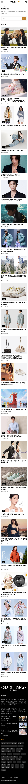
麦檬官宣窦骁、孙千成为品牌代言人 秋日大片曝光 (13, 48)
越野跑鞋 (8, 767)
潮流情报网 (13, 780)
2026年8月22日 (5, 127)
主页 (2, 6)
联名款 (17, 764)
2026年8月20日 (5, 152)
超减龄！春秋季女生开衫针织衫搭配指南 (13, 126)
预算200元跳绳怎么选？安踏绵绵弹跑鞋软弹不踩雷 (14, 488)
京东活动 (13, 748)
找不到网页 (6, 6)
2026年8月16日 (5, 253)
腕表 (3, 767)
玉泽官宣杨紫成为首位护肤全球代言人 (12, 514)
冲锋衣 (3, 751)
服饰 (3, 44)
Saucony (21, 746)
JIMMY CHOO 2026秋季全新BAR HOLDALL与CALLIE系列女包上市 (11, 357)
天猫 (14, 751)
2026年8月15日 (5, 333)
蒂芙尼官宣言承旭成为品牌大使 (10, 175)
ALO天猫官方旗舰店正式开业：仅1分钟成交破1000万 (14, 540)
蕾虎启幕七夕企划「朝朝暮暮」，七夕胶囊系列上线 (13, 462)
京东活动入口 (19, 748)
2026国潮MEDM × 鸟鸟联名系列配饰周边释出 (13, 620)
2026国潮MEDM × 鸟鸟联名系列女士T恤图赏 (13, 647)
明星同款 (18, 759)
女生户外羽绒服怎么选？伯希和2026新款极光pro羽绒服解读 (13, 250)
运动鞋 (3, 299)
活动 (3, 70)
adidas (3, 743)
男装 (14, 762)
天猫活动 (10, 754)
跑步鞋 (3, 484)
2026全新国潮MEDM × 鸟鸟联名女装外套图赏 (13, 673)
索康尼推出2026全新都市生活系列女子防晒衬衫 (13, 330)
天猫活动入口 (16, 754)
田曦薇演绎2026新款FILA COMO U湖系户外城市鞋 (14, 304)
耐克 (9, 764)
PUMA (15, 746)
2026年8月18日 (5, 177)
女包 (3, 756)
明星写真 (13, 759)
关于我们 (3, 777)
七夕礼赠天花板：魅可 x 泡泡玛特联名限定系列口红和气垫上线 (13, 593)
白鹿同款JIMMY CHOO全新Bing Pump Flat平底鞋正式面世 (13, 384)
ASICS (8, 743)
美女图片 (4, 764)
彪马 (21, 756)
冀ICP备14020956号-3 (6, 780)
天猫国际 (18, 751)
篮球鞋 (19, 762)
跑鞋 (13, 767)
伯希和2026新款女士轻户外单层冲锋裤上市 (13, 277)
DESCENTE (21, 743)
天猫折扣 (4, 754)
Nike (11, 746)
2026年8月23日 (5, 103)
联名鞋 (22, 764)
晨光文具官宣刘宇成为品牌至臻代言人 (12, 74)
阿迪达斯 (4, 770)
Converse (14, 743)
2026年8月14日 (5, 438)
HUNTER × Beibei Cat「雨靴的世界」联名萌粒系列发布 (13, 410)
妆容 (3, 196)
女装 (7, 756)
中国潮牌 (4, 615)
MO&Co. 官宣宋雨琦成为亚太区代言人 (13, 150)
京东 (8, 748)
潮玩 (3, 406)
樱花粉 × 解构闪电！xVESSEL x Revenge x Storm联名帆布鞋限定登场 (12, 100)
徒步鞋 (3, 759)
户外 (3, 272)
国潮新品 (9, 751)
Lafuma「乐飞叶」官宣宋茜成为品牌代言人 (14, 566)
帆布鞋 (3, 95)
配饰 (3, 171)
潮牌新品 (10, 762)
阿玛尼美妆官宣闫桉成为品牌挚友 (11, 436)
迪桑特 (22, 767)
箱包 (3, 352)
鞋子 (3, 379)
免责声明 (16, 777)
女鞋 (11, 756)
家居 (3, 221)
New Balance (5, 746)
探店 (3, 535)
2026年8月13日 (5, 516)
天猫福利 (23, 754)
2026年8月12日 (5, 543)
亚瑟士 (3, 748)
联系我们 (10, 777)
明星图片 (4, 762)
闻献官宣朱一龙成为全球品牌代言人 (12, 225)
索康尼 (23, 762)
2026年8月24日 (5, 51)
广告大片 (16, 756)
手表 (8, 759)
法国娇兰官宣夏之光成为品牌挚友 (11, 200)
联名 (13, 764)
